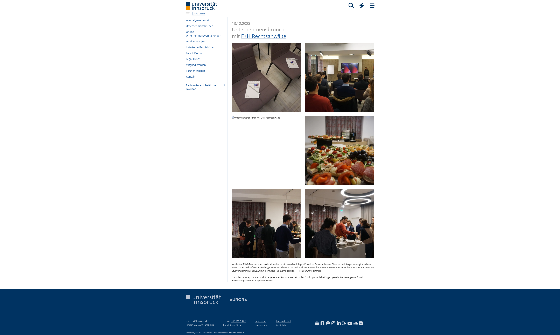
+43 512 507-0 (238, 321)
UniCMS (198, 333)
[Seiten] (372, 5)
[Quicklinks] (361, 5)
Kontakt (190, 76)
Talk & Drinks (194, 53)
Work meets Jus (195, 41)
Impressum (260, 321)
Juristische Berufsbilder (200, 47)
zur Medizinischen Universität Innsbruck (229, 333)
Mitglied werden (196, 65)
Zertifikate (281, 324)
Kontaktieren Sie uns (233, 324)
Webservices (207, 333)
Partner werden (195, 70)
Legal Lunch (193, 59)
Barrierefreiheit (283, 321)
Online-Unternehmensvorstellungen (203, 33)
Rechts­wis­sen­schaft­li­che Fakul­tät (201, 87)
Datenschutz (261, 324)
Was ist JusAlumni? (197, 20)
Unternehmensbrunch (199, 26)
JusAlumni (198, 13)
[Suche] (351, 5)
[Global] (361, 6)
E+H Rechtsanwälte (263, 36)
